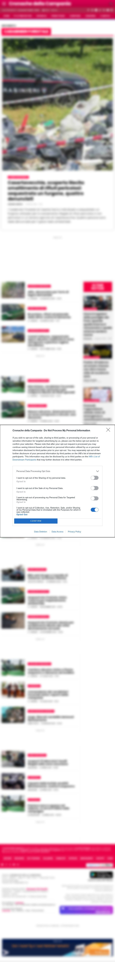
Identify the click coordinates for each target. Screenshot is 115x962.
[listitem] (57, 471)
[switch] (95, 478)
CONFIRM (35, 521)
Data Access (57, 531)
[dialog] (57, 481)
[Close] (109, 431)
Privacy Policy (74, 531)
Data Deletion (40, 531)
